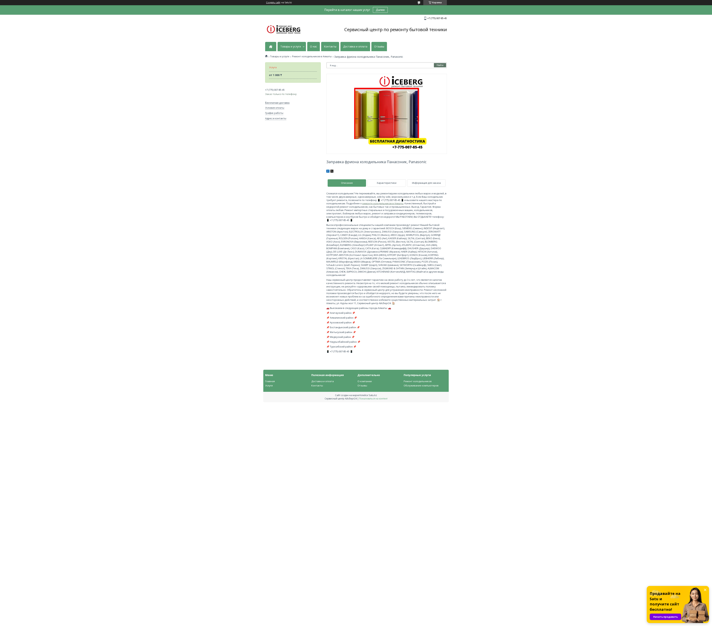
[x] (331, 171)
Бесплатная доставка (277, 102)
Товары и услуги (290, 46)
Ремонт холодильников (418, 381)
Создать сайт (273, 2)
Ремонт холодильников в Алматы (312, 56)
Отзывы (379, 46)
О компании (364, 381)
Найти (440, 65)
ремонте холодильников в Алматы (382, 203)
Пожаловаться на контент (373, 398)
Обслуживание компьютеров (421, 385)
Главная (270, 381)
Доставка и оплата (355, 46)
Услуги (269, 385)
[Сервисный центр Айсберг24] (283, 29)
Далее (380, 10)
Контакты (330, 46)
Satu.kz (373, 395)
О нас (313, 46)
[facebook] (327, 171)
